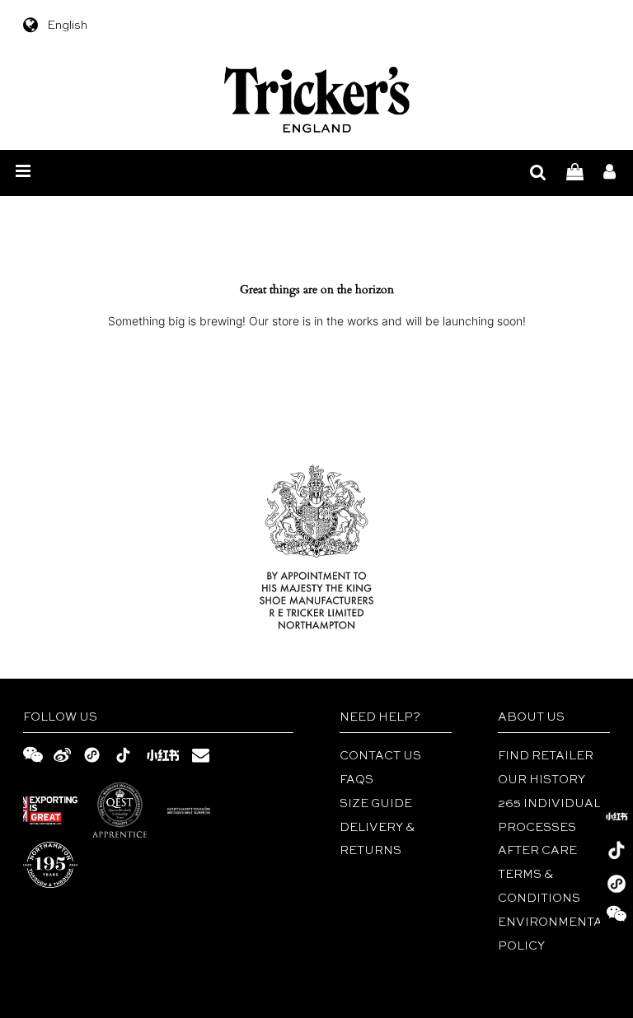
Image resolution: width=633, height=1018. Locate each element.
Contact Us (380, 756)
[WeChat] (616, 917)
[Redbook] (616, 816)
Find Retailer (545, 756)
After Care (537, 851)
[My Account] (609, 173)
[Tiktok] (616, 850)
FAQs (356, 780)
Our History (541, 780)
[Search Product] (538, 173)
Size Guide (376, 804)
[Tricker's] (317, 100)
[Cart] (575, 173)
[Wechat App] (616, 883)
